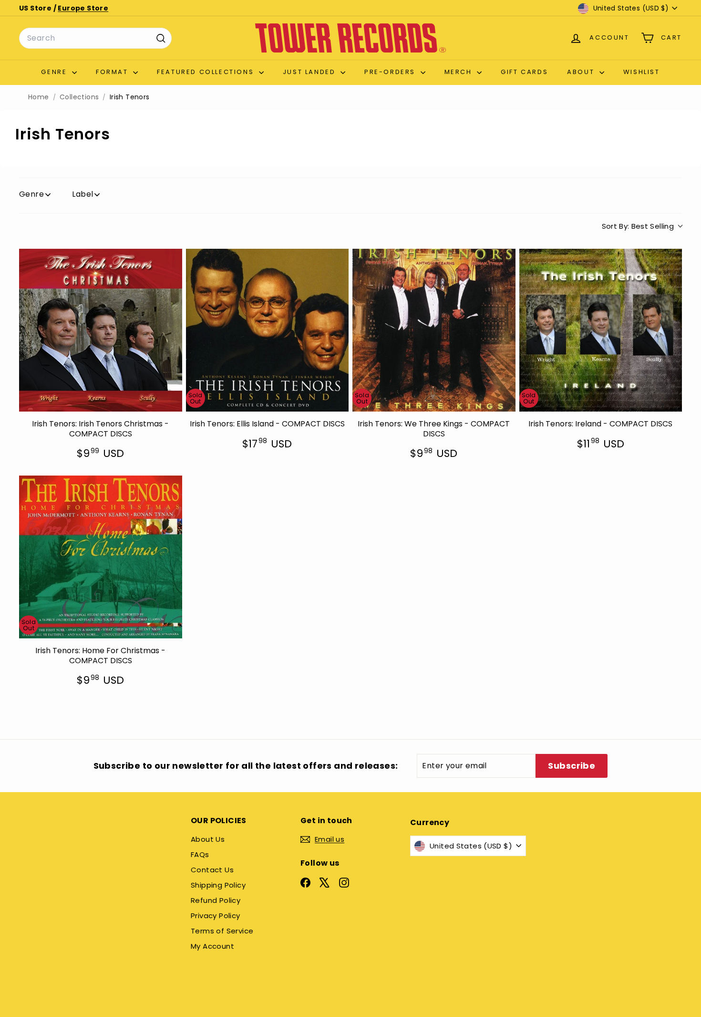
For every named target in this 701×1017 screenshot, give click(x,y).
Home (38, 97)
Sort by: (638, 226)
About (582, 71)
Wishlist (641, 71)
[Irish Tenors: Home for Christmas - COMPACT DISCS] (100, 557)
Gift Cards (524, 71)
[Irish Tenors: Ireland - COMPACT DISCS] (600, 330)
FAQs (200, 854)
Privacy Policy (215, 916)
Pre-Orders (391, 71)
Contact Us (212, 870)
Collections (79, 97)
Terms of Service (222, 931)
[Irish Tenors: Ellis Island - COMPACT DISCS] (267, 330)
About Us (208, 839)
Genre (55, 71)
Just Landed (310, 71)
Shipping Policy (218, 885)
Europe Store (83, 8)
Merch (459, 71)
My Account (212, 946)
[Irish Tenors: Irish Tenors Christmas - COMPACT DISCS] (100, 330)
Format (113, 71)
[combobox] (95, 38)
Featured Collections (207, 71)
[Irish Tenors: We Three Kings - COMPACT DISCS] (433, 330)
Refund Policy (215, 900)
